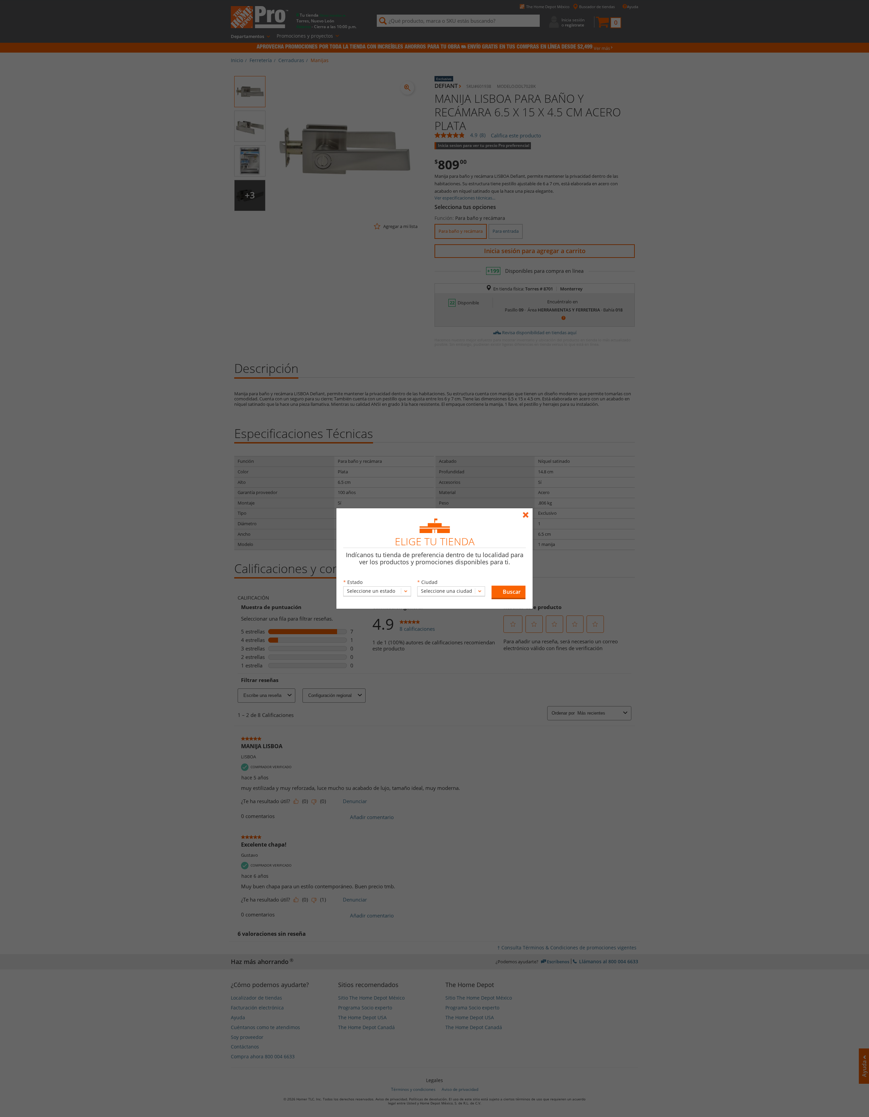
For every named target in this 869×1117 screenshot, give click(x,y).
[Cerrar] (527, 512)
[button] (508, 592)
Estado (355, 582)
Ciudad (429, 582)
